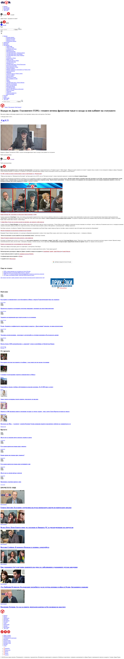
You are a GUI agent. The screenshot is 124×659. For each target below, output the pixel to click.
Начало (5, 616)
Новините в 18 (10, 50)
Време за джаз (9, 59)
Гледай (4, 25)
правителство (38, 277)
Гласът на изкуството (11, 85)
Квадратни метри (10, 86)
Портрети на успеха (11, 77)
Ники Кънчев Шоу (11, 51)
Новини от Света (10, 40)
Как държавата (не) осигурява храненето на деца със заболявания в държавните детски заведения (39, 567)
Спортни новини (10, 68)
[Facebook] (6, 118)
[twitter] (6, 121)
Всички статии (7, 641)
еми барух (8, 277)
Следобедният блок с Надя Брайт (14, 54)
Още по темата (10, 76)
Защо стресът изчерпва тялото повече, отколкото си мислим (19, 399)
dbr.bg (2, 365)
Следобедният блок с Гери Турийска (15, 55)
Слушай (12, 159)
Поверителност (7, 636)
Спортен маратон (10, 71)
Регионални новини (11, 41)
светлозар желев (31, 277)
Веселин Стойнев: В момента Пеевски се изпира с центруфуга (25, 547)
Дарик (6, 107)
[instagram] (8, 633)
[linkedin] (4, 121)
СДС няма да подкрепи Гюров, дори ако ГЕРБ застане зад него (18, 275)
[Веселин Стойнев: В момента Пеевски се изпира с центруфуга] (13, 543)
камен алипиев (15, 277)
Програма (5, 43)
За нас (4, 645)
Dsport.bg (7, 648)
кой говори (3, 277)
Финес (8, 80)
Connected (8, 91)
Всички (3, 348)
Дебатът (8, 81)
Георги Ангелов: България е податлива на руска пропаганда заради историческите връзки (36, 507)
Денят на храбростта (11, 92)
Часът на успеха (10, 90)
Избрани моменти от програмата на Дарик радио (18, 69)
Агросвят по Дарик (11, 58)
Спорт (5, 96)
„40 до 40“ (5, 10)
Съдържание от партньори (9, 638)
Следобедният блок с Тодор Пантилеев (15, 64)
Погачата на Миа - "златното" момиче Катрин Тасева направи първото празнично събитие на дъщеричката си (36, 424)
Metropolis (8, 72)
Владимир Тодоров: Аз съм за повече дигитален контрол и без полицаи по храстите (33, 607)
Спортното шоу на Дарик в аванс (14, 73)
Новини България (10, 38)
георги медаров (23, 277)
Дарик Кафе (9, 46)
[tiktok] (2, 633)
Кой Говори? (18, 107)
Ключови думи (7, 643)
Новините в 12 (10, 63)
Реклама (5, 644)
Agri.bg (6, 654)
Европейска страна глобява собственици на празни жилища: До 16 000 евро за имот (27, 387)
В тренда (8, 56)
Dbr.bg (6, 653)
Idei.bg (6, 651)
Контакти (5, 639)
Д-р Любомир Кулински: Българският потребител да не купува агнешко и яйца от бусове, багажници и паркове (44, 587)
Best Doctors (6, 627)
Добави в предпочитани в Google (63, 262)
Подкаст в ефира (10, 74)
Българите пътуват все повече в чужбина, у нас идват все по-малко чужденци (25, 362)
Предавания (6, 7)
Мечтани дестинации (11, 83)
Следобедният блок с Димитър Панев (15, 52)
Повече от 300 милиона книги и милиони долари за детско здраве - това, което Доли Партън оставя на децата (35, 411)
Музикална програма (11, 65)
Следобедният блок (11, 61)
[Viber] (2, 118)
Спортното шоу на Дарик (12, 60)
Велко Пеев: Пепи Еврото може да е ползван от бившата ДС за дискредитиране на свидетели (37, 527)
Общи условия (7, 635)
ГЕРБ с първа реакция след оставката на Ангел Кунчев (16, 271)
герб (43, 277)
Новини (5, 6)
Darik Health (6, 9)
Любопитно (6, 42)
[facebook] (2, 121)
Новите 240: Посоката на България (14, 89)
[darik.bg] (6, 4)
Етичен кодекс (7, 640)
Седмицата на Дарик (11, 49)
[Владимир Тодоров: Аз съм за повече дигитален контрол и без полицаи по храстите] (13, 602)
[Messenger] (4, 118)
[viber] (8, 121)
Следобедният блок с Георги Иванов (15, 82)
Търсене (5, 625)
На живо (5, 95)
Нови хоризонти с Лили (12, 67)
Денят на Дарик (10, 47)
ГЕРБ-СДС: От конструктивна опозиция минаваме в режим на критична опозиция (23, 274)
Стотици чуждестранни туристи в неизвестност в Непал (18, 374)
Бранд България (10, 94)
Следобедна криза (10, 87)
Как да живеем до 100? (12, 78)
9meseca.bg (3, 402)
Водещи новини (10, 37)
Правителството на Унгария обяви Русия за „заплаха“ (16, 272)
